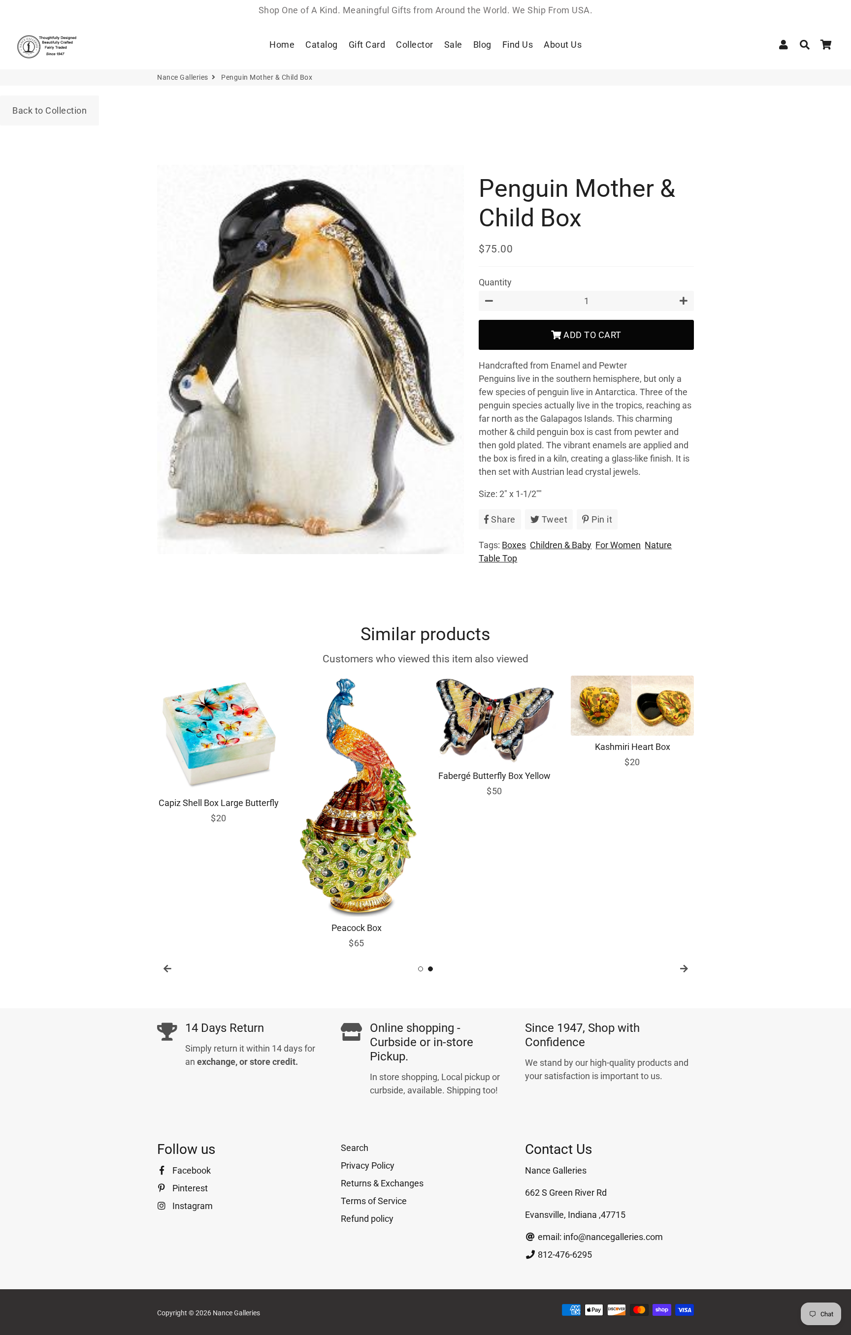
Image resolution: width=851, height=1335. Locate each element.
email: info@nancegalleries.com (599, 1237)
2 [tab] (430, 968)
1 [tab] (420, 968)
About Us (563, 44)
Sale (453, 44)
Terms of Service (374, 1201)
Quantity (495, 282)
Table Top (498, 558)
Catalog (321, 44)
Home (282, 44)
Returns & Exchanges (382, 1183)
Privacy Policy (367, 1165)
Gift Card (367, 44)
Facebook (190, 1170)
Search (354, 1148)
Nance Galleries (182, 77)
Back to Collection (49, 110)
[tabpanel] (218, 750)
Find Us (517, 44)
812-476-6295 (564, 1254)
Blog (482, 44)
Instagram (191, 1206)
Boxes (514, 545)
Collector (414, 44)
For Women (618, 545)
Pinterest (189, 1188)
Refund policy (367, 1218)
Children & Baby (560, 545)
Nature (658, 545)
